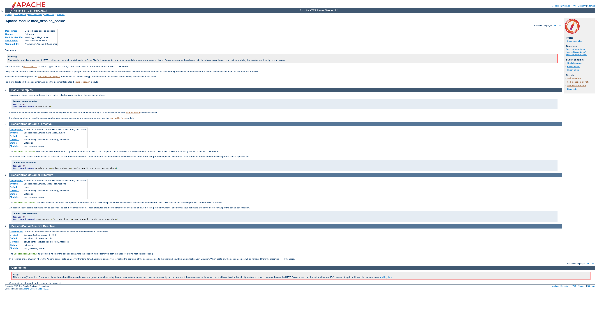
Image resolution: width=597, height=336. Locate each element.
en (555, 25)
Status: (9, 34)
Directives (565, 6)
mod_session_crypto (49, 76)
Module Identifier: (14, 37)
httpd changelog (574, 63)
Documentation (35, 14)
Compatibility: (12, 44)
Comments (572, 89)
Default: (14, 136)
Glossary (582, 6)
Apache (8, 14)
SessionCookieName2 (576, 52)
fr (560, 25)
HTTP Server (20, 14)
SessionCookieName (575, 49)
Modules (555, 6)
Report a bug (573, 70)
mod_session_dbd (576, 85)
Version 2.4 (49, 14)
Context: (14, 139)
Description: (11, 31)
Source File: (11, 40)
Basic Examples (574, 41)
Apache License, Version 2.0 (35, 289)
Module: (14, 146)
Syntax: (14, 132)
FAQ (574, 6)
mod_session (30, 66)
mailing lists (386, 277)
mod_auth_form (118, 118)
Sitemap (591, 6)
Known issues (573, 66)
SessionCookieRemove (576, 54)
